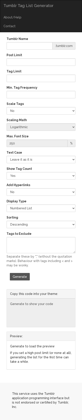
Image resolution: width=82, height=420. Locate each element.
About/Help (12, 17)
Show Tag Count (19, 169)
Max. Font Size (18, 136)
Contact (9, 26)
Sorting (12, 217)
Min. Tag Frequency (22, 87)
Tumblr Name (17, 39)
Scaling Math (17, 120)
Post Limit (14, 55)
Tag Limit (14, 71)
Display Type (16, 201)
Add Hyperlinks (18, 185)
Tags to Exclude (19, 233)
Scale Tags (15, 104)
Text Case (14, 152)
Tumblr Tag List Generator (28, 5)
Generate (20, 276)
